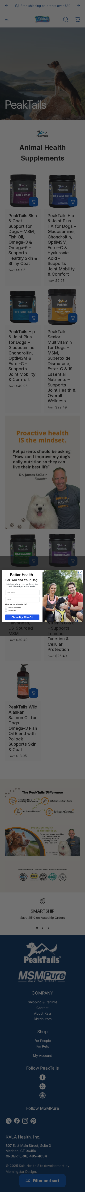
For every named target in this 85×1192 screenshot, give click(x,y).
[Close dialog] (80, 572)
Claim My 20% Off (22, 617)
